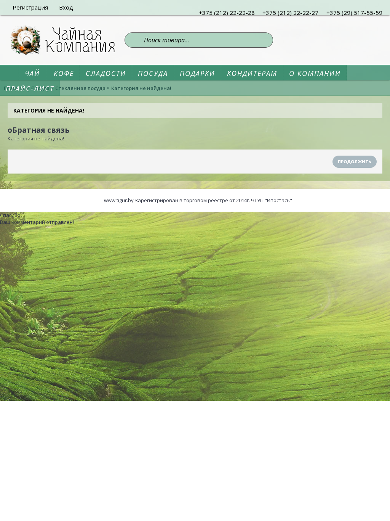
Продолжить (354, 161)
